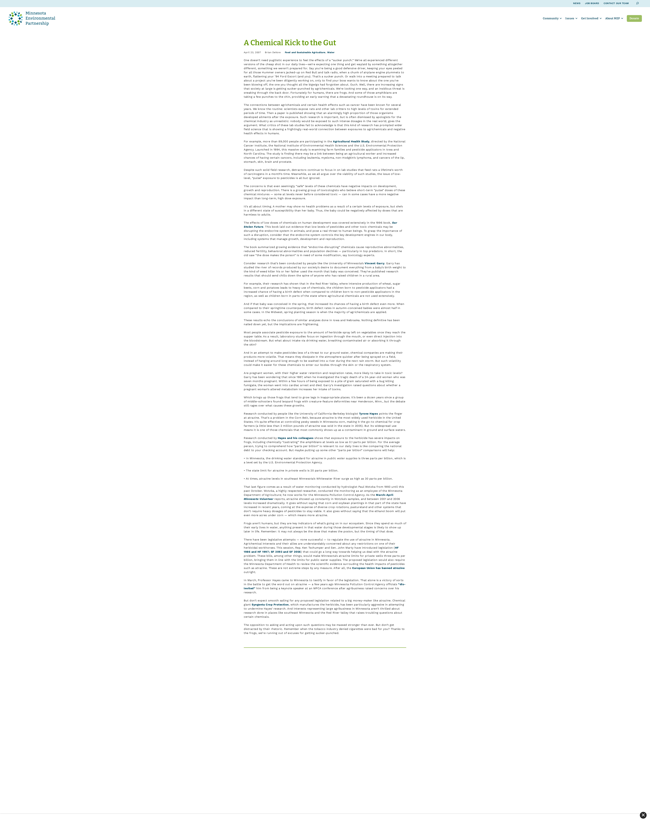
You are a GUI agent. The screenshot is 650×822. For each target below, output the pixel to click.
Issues (569, 18)
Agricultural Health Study (351, 141)
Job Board (592, 3)
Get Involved (590, 18)
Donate (634, 18)
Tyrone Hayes (368, 413)
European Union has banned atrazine (378, 568)
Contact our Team (616, 3)
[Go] (637, 3)
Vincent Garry (374, 263)
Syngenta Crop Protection (270, 604)
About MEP (612, 18)
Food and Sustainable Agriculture (305, 52)
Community (551, 18)
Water (331, 52)
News (576, 3)
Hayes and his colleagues (296, 438)
